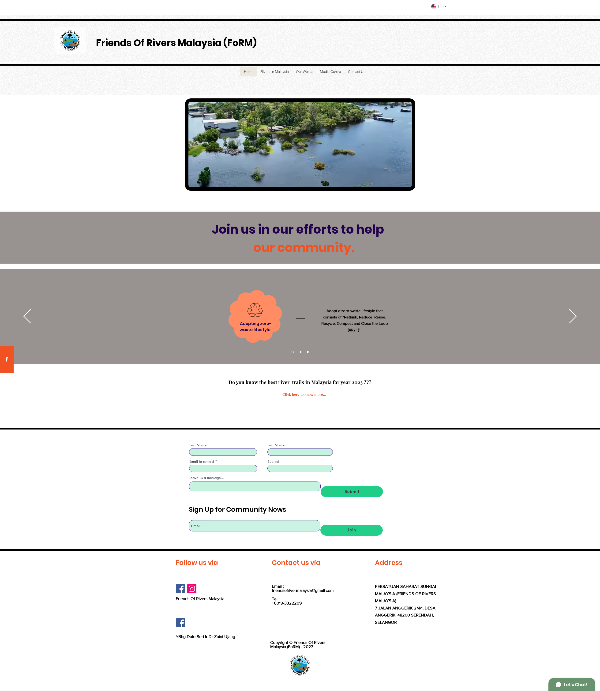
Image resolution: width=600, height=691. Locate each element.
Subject (273, 461)
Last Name (276, 445)
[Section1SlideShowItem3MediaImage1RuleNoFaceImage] (308, 352)
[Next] (573, 316)
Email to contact (201, 461)
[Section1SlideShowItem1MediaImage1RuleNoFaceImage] (292, 352)
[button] (406, 182)
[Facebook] (7, 359)
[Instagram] (191, 588)
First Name (197, 445)
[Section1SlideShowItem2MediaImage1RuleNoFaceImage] (300, 352)
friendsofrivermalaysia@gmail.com (303, 590)
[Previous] (27, 316)
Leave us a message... (206, 477)
